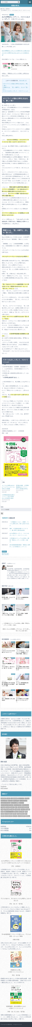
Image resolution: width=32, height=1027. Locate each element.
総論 (11, 813)
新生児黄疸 (21, 811)
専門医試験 (5, 554)
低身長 (7, 807)
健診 (16, 807)
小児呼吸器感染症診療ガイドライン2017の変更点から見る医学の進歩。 (8, 496)
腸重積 (2, 816)
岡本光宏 (10, 566)
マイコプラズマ (17, 805)
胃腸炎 (22, 813)
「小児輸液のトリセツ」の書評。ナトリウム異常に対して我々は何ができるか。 (19, 523)
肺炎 (18, 813)
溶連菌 (2, 813)
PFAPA (8, 798)
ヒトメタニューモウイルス (7, 805)
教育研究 (5, 518)
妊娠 (2, 809)
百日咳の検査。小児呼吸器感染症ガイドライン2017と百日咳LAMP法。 (22, 487)
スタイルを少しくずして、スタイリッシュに (15, 91)
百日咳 (6, 813)
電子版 (21, 904)
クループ (21, 802)
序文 (12, 866)
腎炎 (26, 813)
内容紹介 (18, 866)
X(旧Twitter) (4, 788)
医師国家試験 (21, 807)
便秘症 (12, 807)
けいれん (10, 800)
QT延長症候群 (14, 798)
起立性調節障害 (21, 816)
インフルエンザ (23, 800)
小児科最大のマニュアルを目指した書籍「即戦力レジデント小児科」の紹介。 (19, 539)
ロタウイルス (25, 805)
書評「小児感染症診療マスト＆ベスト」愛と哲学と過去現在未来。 (19, 529)
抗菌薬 (28, 809)
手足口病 (23, 809)
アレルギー (16, 800)
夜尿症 (27, 807)
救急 (2, 811)
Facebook (3, 786)
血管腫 (10, 816)
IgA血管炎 (3, 798)
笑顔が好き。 (16, 5)
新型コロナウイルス (8, 811)
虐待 (6, 816)
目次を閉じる (23, 80)
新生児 (16, 811)
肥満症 (14, 813)
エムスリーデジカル (5, 802)
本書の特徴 (16, 939)
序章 (8, 1011)
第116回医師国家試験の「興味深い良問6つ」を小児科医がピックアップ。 (20, 545)
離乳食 (28, 816)
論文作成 (15, 816)
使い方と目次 (15, 1011)
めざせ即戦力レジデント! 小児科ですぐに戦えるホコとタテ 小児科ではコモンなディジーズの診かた (16, 52)
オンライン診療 (14, 802)
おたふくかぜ (4, 800)
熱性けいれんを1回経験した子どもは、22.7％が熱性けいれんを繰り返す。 (15, 629)
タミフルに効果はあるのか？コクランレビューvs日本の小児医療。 (8, 487)
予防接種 (3, 807)
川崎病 (12, 809)
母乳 (26, 811)
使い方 (15, 904)
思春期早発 (17, 809)
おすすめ (27, 798)
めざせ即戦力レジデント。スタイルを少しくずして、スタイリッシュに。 (19, 534)
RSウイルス (21, 798)
